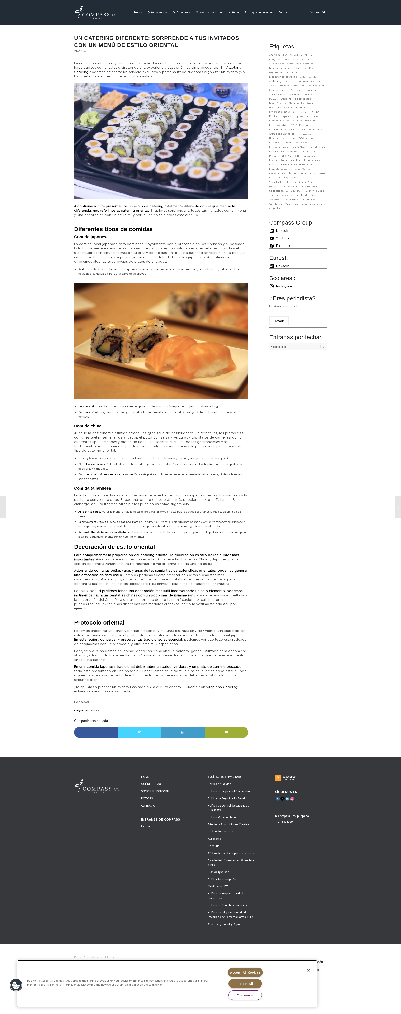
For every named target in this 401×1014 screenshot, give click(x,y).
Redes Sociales (278, 173)
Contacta (279, 321)
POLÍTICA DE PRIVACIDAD (224, 777)
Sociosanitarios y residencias (304, 186)
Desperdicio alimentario (296, 98)
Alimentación (305, 59)
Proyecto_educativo (280, 169)
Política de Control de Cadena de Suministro (228, 808)
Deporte (274, 99)
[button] (16, 985)
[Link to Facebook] (305, 12)
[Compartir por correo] (226, 732)
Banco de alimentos (281, 68)
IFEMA (309, 138)
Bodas (303, 77)
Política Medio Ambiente (223, 817)
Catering (95, 710)
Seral (311, 182)
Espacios (286, 116)
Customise (245, 995)
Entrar (146, 826)
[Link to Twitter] (324, 12)
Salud (279, 177)
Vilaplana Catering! (222, 687)
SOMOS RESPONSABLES (156, 791)
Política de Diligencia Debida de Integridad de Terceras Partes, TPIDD (231, 914)
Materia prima (317, 147)
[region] (167, 983)
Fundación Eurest (295, 129)
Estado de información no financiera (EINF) (231, 862)
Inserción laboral (280, 147)
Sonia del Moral (295, 191)
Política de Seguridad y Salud (226, 798)
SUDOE (295, 195)
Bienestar (297, 72)
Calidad (313, 77)
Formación (276, 129)
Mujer (272, 156)
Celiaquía (289, 81)
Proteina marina (279, 164)
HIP (294, 134)
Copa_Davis (308, 94)
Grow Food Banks (279, 134)
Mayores (274, 151)
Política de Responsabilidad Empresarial (225, 895)
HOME (145, 777)
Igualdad (274, 142)
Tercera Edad (290, 199)
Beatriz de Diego (305, 68)
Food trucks (305, 125)
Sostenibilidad (315, 190)
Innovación (301, 143)
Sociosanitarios (277, 186)
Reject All (245, 984)
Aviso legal (215, 839)
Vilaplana (80, 51)
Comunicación (277, 94)
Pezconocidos (310, 156)
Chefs (273, 85)
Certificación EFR (218, 886)
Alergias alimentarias (281, 59)
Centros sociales (306, 81)
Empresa (300, 107)
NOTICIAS (147, 798)
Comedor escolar (278, 90)
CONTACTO (148, 805)
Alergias (309, 55)
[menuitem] (138, 12)
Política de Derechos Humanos (227, 905)
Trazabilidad (276, 204)
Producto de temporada (309, 160)
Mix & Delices (310, 151)
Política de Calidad (219, 784)
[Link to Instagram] (311, 12)
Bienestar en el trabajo (283, 77)
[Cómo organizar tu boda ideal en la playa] (398, 507)
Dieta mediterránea (300, 103)
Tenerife (274, 200)
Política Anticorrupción (222, 879)
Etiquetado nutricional (306, 116)
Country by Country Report (225, 924)
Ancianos (308, 64)
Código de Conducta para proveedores (233, 853)
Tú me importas (294, 204)
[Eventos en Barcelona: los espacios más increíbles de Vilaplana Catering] (3, 507)
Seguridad (290, 178)
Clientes (284, 86)
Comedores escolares (303, 90)
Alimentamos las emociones (285, 64)
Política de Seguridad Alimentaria (229, 791)
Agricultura (296, 55)
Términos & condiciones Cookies (228, 824)
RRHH (321, 173)
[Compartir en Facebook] (96, 732)
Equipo (314, 112)
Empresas (302, 112)
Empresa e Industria (282, 112)
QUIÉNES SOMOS (152, 784)
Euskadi (273, 121)
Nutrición (294, 155)
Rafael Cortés (302, 169)
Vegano (321, 204)
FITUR (293, 125)
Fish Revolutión (278, 125)
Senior (302, 182)
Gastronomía (315, 129)
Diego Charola (277, 103)
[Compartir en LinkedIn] (183, 732)
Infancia (287, 142)
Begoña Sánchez (279, 72)
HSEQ (300, 138)
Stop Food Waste (279, 195)
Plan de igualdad (218, 872)
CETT (320, 81)
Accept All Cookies (245, 972)
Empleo (288, 107)
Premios (274, 160)
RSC (271, 178)
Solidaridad (276, 190)
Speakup (214, 846)
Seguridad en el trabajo (283, 182)
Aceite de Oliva (278, 55)
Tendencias (308, 195)
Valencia (310, 204)
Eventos (285, 120)
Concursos (293, 94)
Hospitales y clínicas (282, 138)
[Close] (308, 970)
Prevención (287, 160)
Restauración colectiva (302, 173)
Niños (282, 155)
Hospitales (304, 134)
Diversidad (275, 107)
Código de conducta (220, 831)
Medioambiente (290, 151)
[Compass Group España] (98, 12)
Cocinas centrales (301, 86)
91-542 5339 (285, 821)
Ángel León (276, 208)
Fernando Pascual (303, 120)
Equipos (274, 116)
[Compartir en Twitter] (139, 732)
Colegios (319, 85)
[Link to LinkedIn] (317, 12)
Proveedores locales (303, 164)
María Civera (300, 147)
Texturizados (308, 199)
